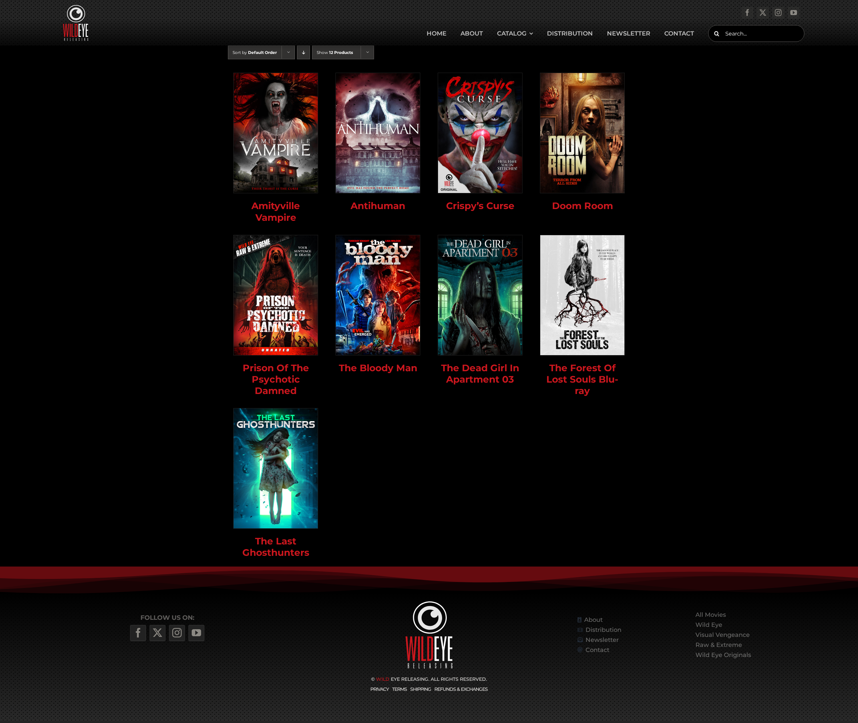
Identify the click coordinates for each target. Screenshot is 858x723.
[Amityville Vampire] (275, 133)
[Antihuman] (378, 133)
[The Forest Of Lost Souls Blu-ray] (582, 295)
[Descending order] (303, 52)
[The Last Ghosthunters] (275, 468)
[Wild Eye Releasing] (429, 604)
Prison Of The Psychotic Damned (276, 379)
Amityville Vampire (275, 211)
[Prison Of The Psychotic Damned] (275, 295)
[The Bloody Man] (378, 295)
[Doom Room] (582, 133)
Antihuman (378, 205)
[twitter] (763, 13)
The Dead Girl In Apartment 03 (480, 373)
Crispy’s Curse (480, 205)
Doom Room (582, 205)
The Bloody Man (378, 368)
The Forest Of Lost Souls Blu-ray (582, 379)
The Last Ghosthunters (275, 546)
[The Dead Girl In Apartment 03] (480, 295)
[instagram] (778, 13)
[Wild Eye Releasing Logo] (75, 7)
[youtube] (794, 13)
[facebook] (747, 13)
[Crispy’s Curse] (480, 133)
